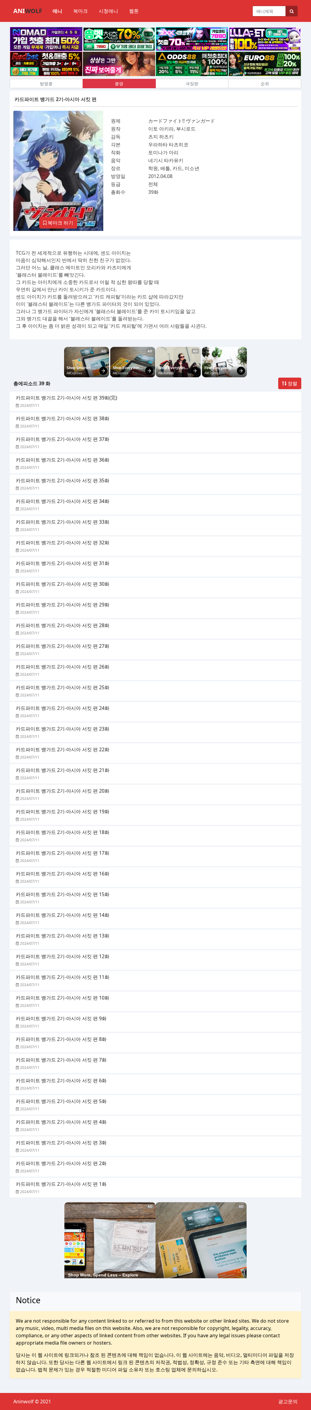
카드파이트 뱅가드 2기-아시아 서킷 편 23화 (62, 728)
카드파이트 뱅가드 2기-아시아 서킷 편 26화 (62, 666)
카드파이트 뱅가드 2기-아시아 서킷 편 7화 (61, 1059)
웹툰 (134, 11)
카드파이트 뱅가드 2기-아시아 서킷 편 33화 (62, 521)
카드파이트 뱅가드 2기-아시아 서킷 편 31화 (62, 563)
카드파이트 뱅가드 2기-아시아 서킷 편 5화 (61, 1101)
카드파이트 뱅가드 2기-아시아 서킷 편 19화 (62, 811)
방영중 (46, 83)
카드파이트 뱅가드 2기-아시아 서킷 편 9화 (61, 1018)
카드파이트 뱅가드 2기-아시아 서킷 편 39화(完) (66, 397)
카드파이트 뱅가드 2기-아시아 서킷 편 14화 (62, 915)
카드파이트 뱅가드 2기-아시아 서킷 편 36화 (62, 459)
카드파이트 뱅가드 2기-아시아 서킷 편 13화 (62, 935)
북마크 (80, 11)
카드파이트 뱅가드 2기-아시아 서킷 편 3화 (61, 1142)
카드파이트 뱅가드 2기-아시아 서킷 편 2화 (61, 1163)
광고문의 (288, 1401)
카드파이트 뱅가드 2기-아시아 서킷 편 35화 (62, 480)
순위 (265, 83)
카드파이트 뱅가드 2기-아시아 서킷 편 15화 (62, 894)
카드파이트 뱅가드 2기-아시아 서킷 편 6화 (61, 1080)
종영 (119, 83)
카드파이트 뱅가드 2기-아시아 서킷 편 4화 (61, 1122)
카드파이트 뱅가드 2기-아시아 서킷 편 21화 (62, 770)
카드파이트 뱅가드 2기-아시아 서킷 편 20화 (62, 790)
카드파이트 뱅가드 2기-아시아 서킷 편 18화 (62, 832)
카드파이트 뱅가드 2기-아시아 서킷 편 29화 (62, 604)
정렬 (291, 383)
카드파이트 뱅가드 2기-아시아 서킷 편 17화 (62, 853)
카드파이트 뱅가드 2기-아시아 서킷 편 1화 (61, 1184)
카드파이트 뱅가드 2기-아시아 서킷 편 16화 (62, 873)
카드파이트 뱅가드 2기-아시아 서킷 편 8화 (61, 1039)
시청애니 (108, 11)
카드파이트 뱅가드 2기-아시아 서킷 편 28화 (62, 625)
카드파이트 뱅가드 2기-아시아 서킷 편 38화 (62, 418)
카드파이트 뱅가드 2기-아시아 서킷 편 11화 (62, 977)
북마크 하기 (59, 222)
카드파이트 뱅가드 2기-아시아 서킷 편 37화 (62, 439)
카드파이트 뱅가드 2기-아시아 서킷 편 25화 (62, 687)
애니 (57, 11)
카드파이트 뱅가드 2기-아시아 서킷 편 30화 (62, 584)
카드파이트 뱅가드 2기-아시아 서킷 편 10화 (62, 997)
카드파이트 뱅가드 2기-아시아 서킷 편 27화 (62, 646)
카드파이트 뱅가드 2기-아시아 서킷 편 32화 (62, 542)
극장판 (192, 83)
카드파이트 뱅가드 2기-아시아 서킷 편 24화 (62, 708)
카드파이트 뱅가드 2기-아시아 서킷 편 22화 (62, 749)
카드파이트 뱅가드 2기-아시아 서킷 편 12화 (62, 956)
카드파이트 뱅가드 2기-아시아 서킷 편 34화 (62, 501)
